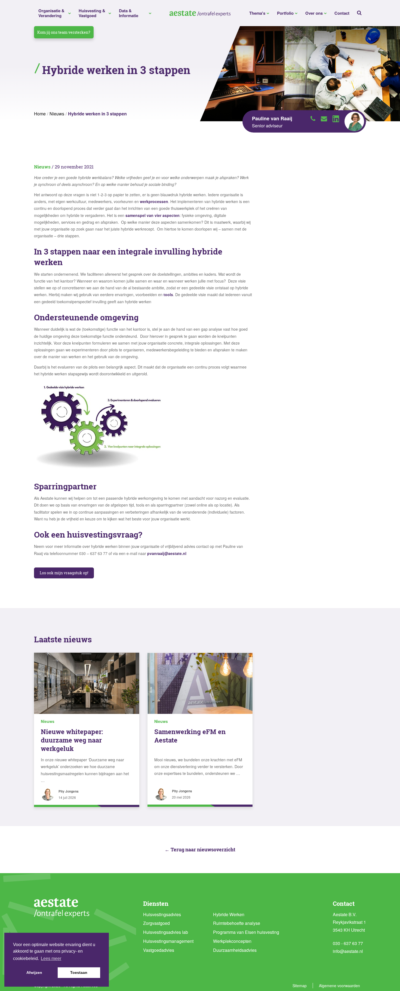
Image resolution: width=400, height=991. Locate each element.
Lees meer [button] (51, 958)
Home (40, 114)
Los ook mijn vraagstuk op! (64, 572)
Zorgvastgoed (156, 923)
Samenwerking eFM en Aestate (190, 735)
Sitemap (300, 985)
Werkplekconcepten (232, 941)
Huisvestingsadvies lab (165, 932)
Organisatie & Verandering (51, 13)
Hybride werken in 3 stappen (97, 114)
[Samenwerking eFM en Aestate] (200, 683)
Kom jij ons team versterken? (63, 32)
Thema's (257, 13)
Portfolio (285, 13)
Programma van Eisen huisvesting (246, 932)
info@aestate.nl (348, 951)
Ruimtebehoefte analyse (236, 923)
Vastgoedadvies (158, 950)
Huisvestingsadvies (162, 914)
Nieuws (57, 114)
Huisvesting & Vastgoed (92, 13)
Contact (341, 13)
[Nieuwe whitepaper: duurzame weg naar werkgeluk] (87, 683)
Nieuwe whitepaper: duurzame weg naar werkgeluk (72, 740)
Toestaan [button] (78, 972)
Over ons (314, 13)
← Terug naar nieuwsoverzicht (200, 849)
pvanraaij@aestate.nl (166, 553)
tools (168, 294)
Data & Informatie (128, 13)
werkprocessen (154, 201)
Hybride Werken (228, 914)
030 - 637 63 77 (348, 943)
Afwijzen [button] (34, 972)
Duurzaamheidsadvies (235, 950)
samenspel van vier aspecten (152, 215)
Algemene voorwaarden (339, 985)
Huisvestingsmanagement (168, 941)
